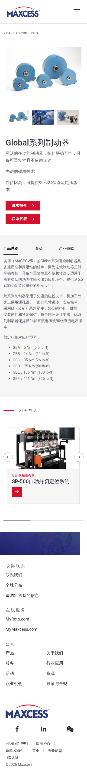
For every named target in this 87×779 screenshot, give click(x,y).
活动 (10, 673)
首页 (35, 750)
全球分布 (14, 585)
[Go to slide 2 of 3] (42, 117)
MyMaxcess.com (21, 629)
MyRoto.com (17, 619)
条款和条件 (15, 750)
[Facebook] (17, 729)
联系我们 (14, 574)
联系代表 (19, 219)
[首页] (23, 11)
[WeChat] (70, 729)
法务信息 (54, 750)
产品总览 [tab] (10, 248)
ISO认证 (12, 757)
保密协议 (43, 743)
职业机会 (14, 683)
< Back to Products (20, 33)
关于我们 (54, 652)
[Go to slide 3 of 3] (67, 117)
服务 (10, 663)
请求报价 (19, 205)
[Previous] (8, 457)
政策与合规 (56, 683)
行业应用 (54, 663)
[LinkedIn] (43, 729)
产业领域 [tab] (66, 248)
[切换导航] (77, 11)
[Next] (79, 457)
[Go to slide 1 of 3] (18, 117)
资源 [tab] (38, 248)
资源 (50, 673)
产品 (10, 652)
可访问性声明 (17, 743)
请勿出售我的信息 (22, 595)
